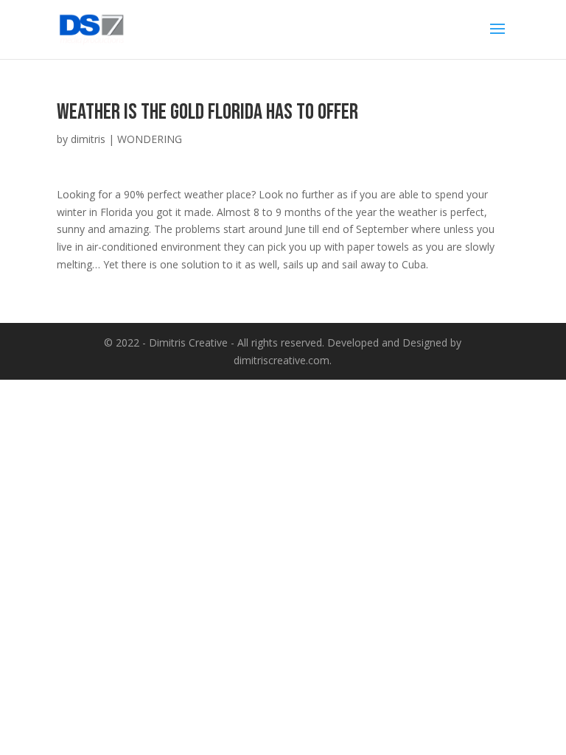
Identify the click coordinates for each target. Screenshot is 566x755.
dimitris (88, 139)
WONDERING (149, 139)
